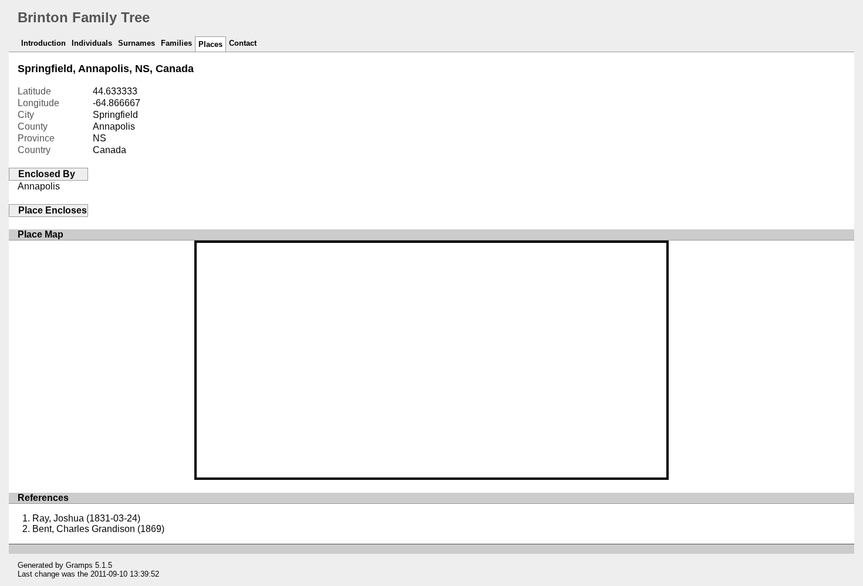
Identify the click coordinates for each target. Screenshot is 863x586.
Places (210, 44)
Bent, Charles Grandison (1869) (98, 529)
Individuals (92, 43)
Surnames (136, 43)
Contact (243, 43)
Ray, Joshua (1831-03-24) (86, 518)
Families (176, 43)
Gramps (79, 565)
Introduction (43, 43)
